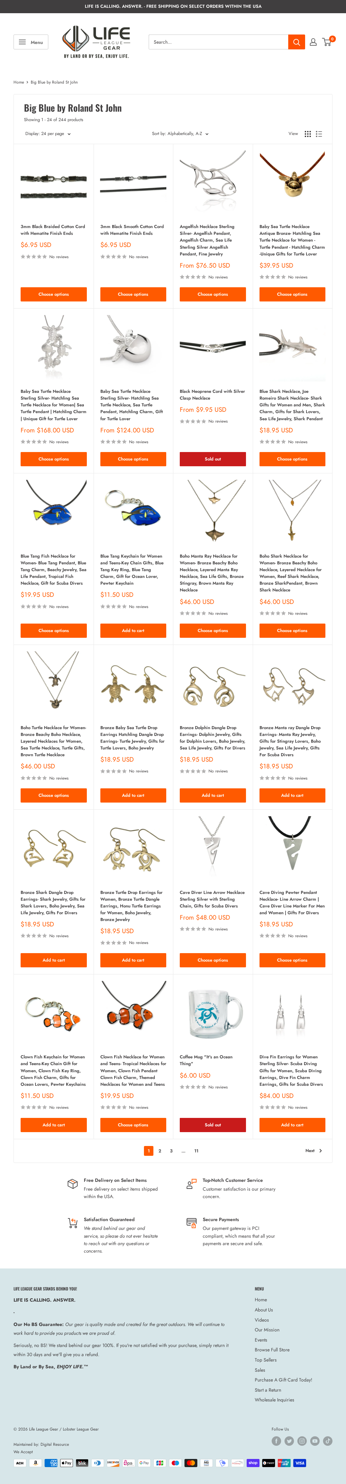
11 (196, 1151)
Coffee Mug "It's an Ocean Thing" (206, 1060)
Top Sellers (266, 1359)
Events (261, 1339)
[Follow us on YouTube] (315, 1441)
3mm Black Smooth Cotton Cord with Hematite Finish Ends (132, 230)
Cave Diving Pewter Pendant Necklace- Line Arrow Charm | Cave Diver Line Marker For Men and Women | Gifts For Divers (292, 902)
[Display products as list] (319, 134)
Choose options (54, 294)
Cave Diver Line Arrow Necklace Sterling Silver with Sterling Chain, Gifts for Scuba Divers (212, 899)
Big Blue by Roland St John (54, 82)
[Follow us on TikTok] (327, 1441)
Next (310, 1150)
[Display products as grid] (308, 134)
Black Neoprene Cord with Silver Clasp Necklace (212, 394)
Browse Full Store (272, 1349)
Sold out (213, 459)
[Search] (296, 42)
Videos (262, 1320)
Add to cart (133, 630)
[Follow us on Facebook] (276, 1441)
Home (19, 82)
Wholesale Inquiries (274, 1399)
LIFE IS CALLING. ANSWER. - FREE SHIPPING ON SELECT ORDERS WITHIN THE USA (173, 6)
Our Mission (267, 1329)
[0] (327, 42)
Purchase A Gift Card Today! (283, 1379)
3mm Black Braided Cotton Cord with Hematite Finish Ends (53, 230)
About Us (264, 1309)
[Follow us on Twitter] (289, 1441)
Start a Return (268, 1390)
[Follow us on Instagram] (302, 1441)
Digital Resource (55, 1444)
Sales (260, 1370)
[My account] (313, 42)
